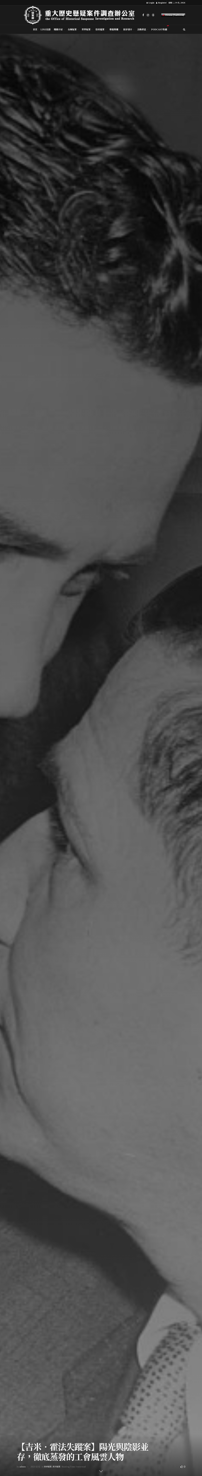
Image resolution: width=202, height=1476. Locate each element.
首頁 (35, 29)
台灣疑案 (72, 29)
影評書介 (127, 29)
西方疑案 (56, 1466)
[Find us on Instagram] (148, 15)
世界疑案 (86, 29)
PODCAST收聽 (159, 29)
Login (151, 2)
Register (162, 2)
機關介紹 (58, 29)
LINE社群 (46, 29)
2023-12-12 (35, 1466)
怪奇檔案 (100, 29)
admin (23, 1466)
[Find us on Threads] (153, 15)
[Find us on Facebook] (143, 15)
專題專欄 (113, 29)
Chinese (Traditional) (174, 15)
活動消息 (141, 29)
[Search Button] (184, 29)
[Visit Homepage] (81, 15)
